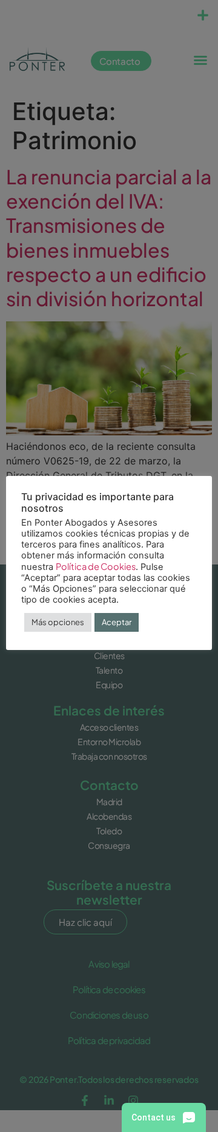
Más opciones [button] (57, 622)
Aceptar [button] (116, 622)
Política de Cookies (96, 566)
